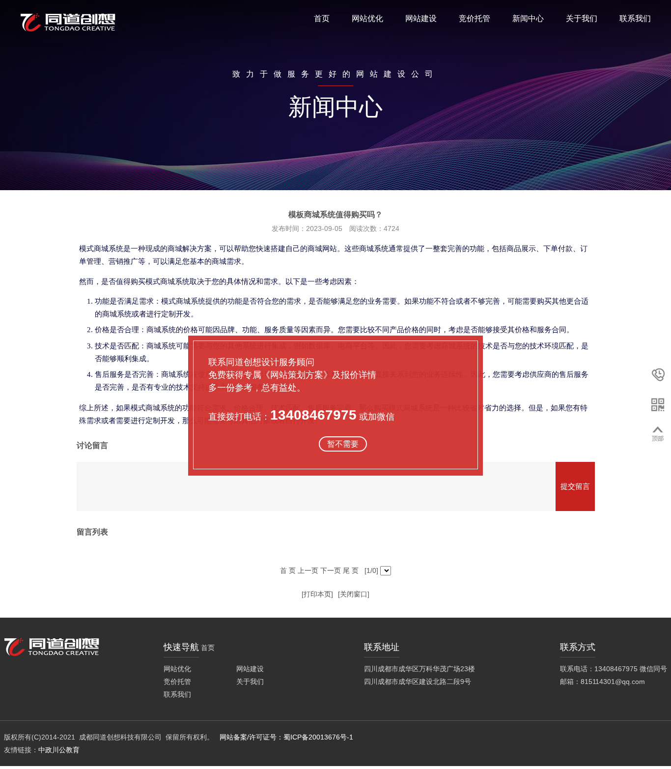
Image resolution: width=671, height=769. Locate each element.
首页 (322, 18)
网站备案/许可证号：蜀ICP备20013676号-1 (287, 737)
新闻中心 (528, 18)
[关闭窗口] (353, 594)
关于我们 (581, 18)
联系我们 (635, 18)
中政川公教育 (59, 750)
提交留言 (575, 486)
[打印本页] (317, 594)
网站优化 (367, 18)
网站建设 (421, 18)
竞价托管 (474, 18)
